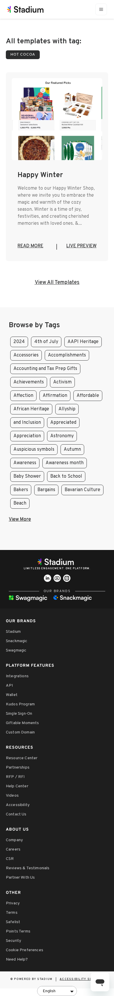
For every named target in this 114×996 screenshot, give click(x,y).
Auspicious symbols (33, 449)
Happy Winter (40, 175)
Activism (62, 382)
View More (20, 519)
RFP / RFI (15, 776)
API (9, 685)
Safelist (13, 922)
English (49, 991)
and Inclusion (27, 423)
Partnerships (18, 767)
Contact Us (16, 814)
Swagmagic (16, 650)
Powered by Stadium (33, 979)
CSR (10, 858)
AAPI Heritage (83, 342)
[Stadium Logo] (57, 562)
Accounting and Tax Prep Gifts (45, 369)
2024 (19, 342)
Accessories (26, 355)
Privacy (13, 903)
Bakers (20, 490)
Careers (13, 849)
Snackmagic (16, 641)
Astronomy (62, 436)
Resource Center (21, 758)
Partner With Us (20, 877)
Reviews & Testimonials (28, 868)
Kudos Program (20, 704)
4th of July (46, 342)
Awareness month (65, 463)
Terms (12, 912)
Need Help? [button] (17, 959)
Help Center (17, 786)
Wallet (12, 694)
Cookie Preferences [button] (24, 950)
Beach (19, 503)
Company (14, 840)
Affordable (88, 396)
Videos (12, 795)
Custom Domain (20, 732)
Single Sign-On (19, 713)
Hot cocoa (22, 54)
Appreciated (63, 423)
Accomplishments (67, 355)
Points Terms (18, 931)
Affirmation (55, 396)
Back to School (66, 476)
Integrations (17, 676)
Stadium (13, 631)
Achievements (28, 382)
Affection (23, 396)
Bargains (46, 490)
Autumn (72, 449)
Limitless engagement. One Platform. (57, 568)
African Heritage (31, 409)
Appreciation (27, 436)
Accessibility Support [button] (82, 979)
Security (13, 940)
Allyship (66, 409)
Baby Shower (27, 476)
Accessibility (18, 805)
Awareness (24, 463)
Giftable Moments (22, 723)
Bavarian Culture (82, 490)
